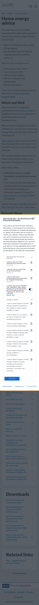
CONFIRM (12, 378)
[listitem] (19, 257)
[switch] (30, 262)
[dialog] (19, 302)
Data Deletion (7, 386)
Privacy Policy (32, 386)
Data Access (19, 386)
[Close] (35, 219)
